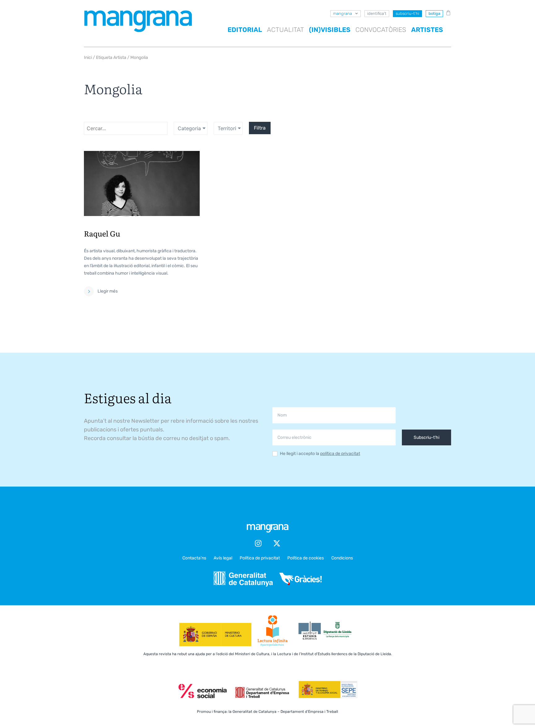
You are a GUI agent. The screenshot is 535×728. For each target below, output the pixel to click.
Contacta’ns (194, 558)
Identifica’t (376, 13)
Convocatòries (380, 29)
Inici (88, 57)
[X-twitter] (276, 543)
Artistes (427, 29)
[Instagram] (258, 543)
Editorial (245, 29)
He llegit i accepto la (320, 454)
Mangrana (342, 13)
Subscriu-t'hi (426, 437)
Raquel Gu (102, 233)
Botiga (434, 13)
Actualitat (285, 29)
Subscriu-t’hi (407, 13)
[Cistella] (447, 12)
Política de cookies (305, 558)
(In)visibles (329, 29)
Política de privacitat (260, 558)
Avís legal (223, 558)
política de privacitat (340, 453)
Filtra (260, 128)
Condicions (342, 558)
